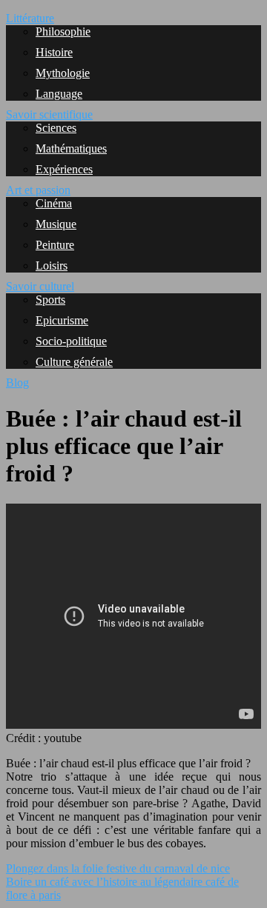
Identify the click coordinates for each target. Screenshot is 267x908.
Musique (56, 224)
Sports (50, 299)
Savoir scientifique (49, 114)
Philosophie (63, 31)
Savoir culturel (40, 286)
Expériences (64, 169)
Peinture (55, 244)
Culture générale (74, 361)
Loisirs (51, 265)
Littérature (30, 18)
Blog (17, 382)
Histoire (54, 52)
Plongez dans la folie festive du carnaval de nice (118, 868)
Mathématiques (71, 148)
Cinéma (54, 203)
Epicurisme (62, 320)
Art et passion (38, 190)
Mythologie (63, 73)
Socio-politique (71, 341)
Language (59, 93)
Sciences (56, 127)
